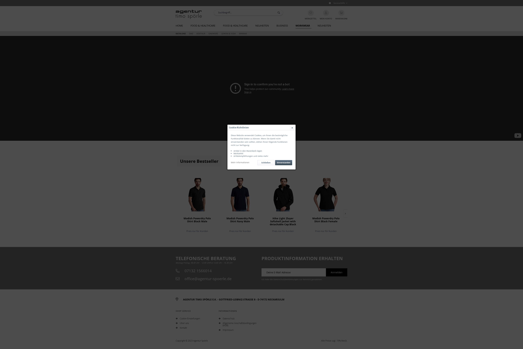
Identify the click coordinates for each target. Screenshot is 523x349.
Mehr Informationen (240, 162)
